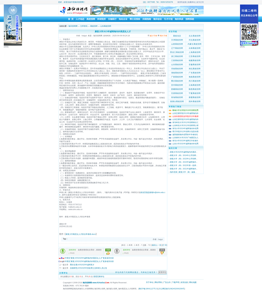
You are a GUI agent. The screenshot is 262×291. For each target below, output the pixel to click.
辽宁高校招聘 (177, 48)
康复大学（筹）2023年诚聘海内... (183, 162)
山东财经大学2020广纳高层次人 (185, 138)
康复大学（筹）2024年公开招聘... (183, 155)
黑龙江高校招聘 (177, 52)
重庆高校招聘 (177, 81)
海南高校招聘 (195, 77)
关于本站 (149, 282)
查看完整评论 (98, 277)
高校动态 (177, 36)
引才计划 (168, 19)
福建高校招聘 (195, 60)
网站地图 (192, 282)
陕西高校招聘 (195, 89)
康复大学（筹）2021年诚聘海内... (183, 169)
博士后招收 (135, 19)
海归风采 (179, 19)
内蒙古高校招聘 (195, 44)
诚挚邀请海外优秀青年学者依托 (185, 135)
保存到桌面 (181, 2)
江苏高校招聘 (195, 56)
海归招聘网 (72, 26)
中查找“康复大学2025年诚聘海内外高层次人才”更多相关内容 (89, 258)
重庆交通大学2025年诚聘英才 (82, 265)
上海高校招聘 (195, 52)
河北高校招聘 (195, 40)
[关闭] (6, 47)
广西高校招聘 (177, 77)
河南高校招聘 (177, 69)
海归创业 (157, 19)
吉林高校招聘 (195, 48)
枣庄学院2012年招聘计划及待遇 (185, 131)
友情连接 (184, 282)
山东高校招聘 (105, 26)
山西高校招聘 (177, 44)
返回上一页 (156, 245)
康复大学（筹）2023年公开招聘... (183, 159)
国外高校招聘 (195, 101)
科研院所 (101, 19)
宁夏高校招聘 (195, 93)
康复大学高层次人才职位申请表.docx (81, 234)
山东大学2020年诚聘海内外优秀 (185, 144)
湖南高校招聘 (177, 73)
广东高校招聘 (195, 73)
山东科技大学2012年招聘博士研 (185, 125)
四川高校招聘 (195, 81)
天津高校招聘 (177, 40)
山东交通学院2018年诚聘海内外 (185, 119)
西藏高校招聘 (177, 89)
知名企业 (123, 19)
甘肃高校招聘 (177, 93)
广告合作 (167, 282)
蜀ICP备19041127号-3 (148, 289)
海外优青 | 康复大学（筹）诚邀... (183, 172)
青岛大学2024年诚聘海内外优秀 (185, 128)
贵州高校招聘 (177, 85)
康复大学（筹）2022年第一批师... (183, 165)
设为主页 (200, 2)
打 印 (165, 245)
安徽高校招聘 (195, 64)
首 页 (71, 19)
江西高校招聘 (177, 60)
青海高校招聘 (177, 97)
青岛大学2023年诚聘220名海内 (185, 141)
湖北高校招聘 (195, 69)
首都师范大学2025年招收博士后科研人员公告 (88, 268)
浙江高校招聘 (177, 56)
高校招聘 (91, 19)
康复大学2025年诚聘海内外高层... (183, 152)
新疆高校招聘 (195, 97)
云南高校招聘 (195, 85)
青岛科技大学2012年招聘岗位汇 (185, 122)
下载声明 (175, 282)
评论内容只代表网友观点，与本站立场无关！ (136, 272)
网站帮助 (158, 282)
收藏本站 (191, 2)
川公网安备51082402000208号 (172, 289)
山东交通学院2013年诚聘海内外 (185, 113)
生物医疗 (112, 19)
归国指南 (147, 19)
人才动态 (80, 19)
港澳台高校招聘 (177, 101)
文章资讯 (83, 26)
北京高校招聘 (195, 36)
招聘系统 (190, 19)
